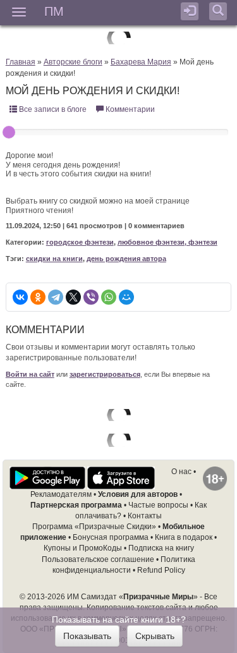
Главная (20, 62)
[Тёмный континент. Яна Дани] (119, 440)
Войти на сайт (30, 374)
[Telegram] (55, 297)
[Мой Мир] (126, 297)
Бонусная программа (111, 537)
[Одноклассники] (38, 297)
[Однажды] (119, 414)
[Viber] (91, 297)
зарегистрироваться (105, 374)
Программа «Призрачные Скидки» (94, 526)
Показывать (87, 636)
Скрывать (154, 636)
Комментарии (129, 109)
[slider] (9, 132)
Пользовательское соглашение (98, 559)
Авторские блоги (73, 62)
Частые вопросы (158, 505)
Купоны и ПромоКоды (83, 548)
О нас (181, 471)
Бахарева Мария (141, 62)
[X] (73, 297)
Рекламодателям (61, 494)
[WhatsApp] (108, 297)
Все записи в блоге (52, 109)
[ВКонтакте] (20, 297)
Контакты (145, 515)
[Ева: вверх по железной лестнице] (119, 37)
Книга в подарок (183, 537)
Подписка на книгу (161, 548)
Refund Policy (161, 570)
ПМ (54, 10)
